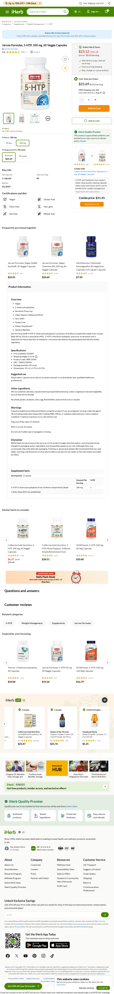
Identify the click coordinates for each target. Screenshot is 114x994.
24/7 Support (89, 864)
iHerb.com (9, 967)
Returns (87, 882)
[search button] (65, 11)
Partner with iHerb (40, 878)
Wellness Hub (63, 864)
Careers (34, 869)
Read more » (101, 974)
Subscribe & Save (12, 882)
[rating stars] (13, 52)
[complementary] (50, 978)
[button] (109, 3)
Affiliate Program (12, 878)
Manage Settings (86, 988)
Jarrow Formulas (21, 21)
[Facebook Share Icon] (8, 956)
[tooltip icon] (24, 700)
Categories (6, 24)
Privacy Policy (68, 927)
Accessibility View (65, 869)
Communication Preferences (91, 889)
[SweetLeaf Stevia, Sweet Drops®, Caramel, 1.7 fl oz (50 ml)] (94, 723)
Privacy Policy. (20, 927)
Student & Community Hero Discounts (67, 880)
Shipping (87, 878)
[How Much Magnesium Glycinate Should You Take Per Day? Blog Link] (78, 769)
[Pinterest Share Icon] (34, 956)
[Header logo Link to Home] (17, 11)
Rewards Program (13, 873)
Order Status (89, 873)
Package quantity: (10, 150)
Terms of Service (83, 927)
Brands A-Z (6, 21)
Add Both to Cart (92, 204)
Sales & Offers (63, 873)
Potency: (6, 137)
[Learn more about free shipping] (103, 92)
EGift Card (62, 886)
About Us (9, 864)
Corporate (36, 864)
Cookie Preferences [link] (50, 978)
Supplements (19, 24)
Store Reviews (11, 869)
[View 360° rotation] (47, 118)
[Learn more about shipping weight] (36, 356)
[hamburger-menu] (7, 12)
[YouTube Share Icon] (25, 956)
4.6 (3, 52)
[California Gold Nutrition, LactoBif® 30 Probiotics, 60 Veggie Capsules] (30, 723)
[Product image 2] (21, 118)
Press (33, 873)
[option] (8, 143)
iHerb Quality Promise (15, 887)
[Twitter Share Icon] (16, 956)
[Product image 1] (8, 118)
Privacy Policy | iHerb (16, 978)
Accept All (103, 988)
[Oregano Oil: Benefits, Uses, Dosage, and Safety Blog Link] (15, 769)
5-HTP (50, 24)
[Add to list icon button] (65, 59)
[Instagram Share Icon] (43, 956)
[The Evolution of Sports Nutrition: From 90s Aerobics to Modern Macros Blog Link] (98, 769)
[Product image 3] (34, 118)
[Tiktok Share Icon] (52, 956)
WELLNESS (57, 768)
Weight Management (35, 24)
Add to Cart (23, 256)
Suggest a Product (92, 869)
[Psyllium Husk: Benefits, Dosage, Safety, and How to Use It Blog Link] (35, 769)
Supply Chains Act (33, 978)
